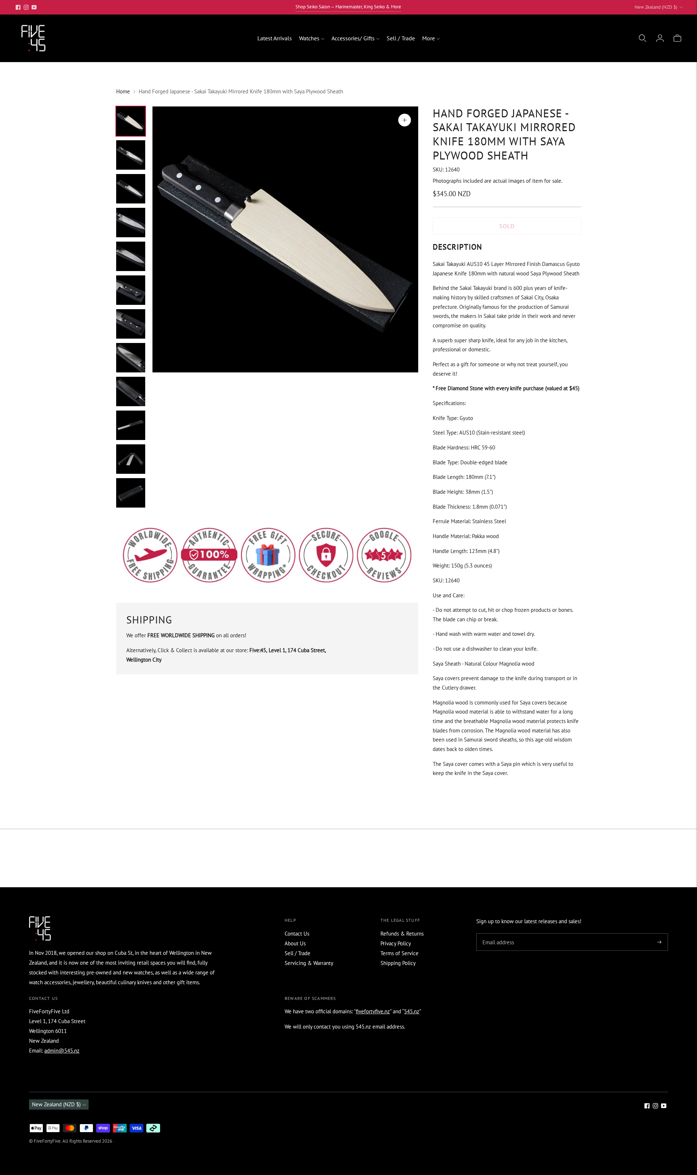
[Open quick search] (642, 38)
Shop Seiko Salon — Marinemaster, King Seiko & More (348, 7)
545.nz (411, 1011)
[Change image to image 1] (130, 121)
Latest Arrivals (274, 38)
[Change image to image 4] (130, 222)
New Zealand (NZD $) (656, 7)
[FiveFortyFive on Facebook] (18, 7)
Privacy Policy (395, 943)
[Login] (660, 38)
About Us (295, 943)
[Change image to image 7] (130, 324)
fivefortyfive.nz (373, 1011)
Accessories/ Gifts (353, 38)
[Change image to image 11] (130, 459)
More (428, 38)
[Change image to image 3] (130, 188)
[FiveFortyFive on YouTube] (34, 7)
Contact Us (297, 933)
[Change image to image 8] (130, 357)
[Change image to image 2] (130, 155)
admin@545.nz (62, 1050)
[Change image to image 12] (130, 493)
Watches (309, 38)
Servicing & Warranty (309, 963)
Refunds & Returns (402, 933)
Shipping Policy (398, 963)
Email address (497, 934)
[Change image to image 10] (130, 425)
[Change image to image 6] (130, 290)
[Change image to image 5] (130, 256)
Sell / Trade (401, 38)
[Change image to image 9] (130, 391)
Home (123, 91)
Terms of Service (399, 953)
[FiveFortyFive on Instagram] (26, 7)
